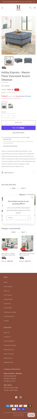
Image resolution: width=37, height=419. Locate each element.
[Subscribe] (28, 217)
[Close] (32, 197)
